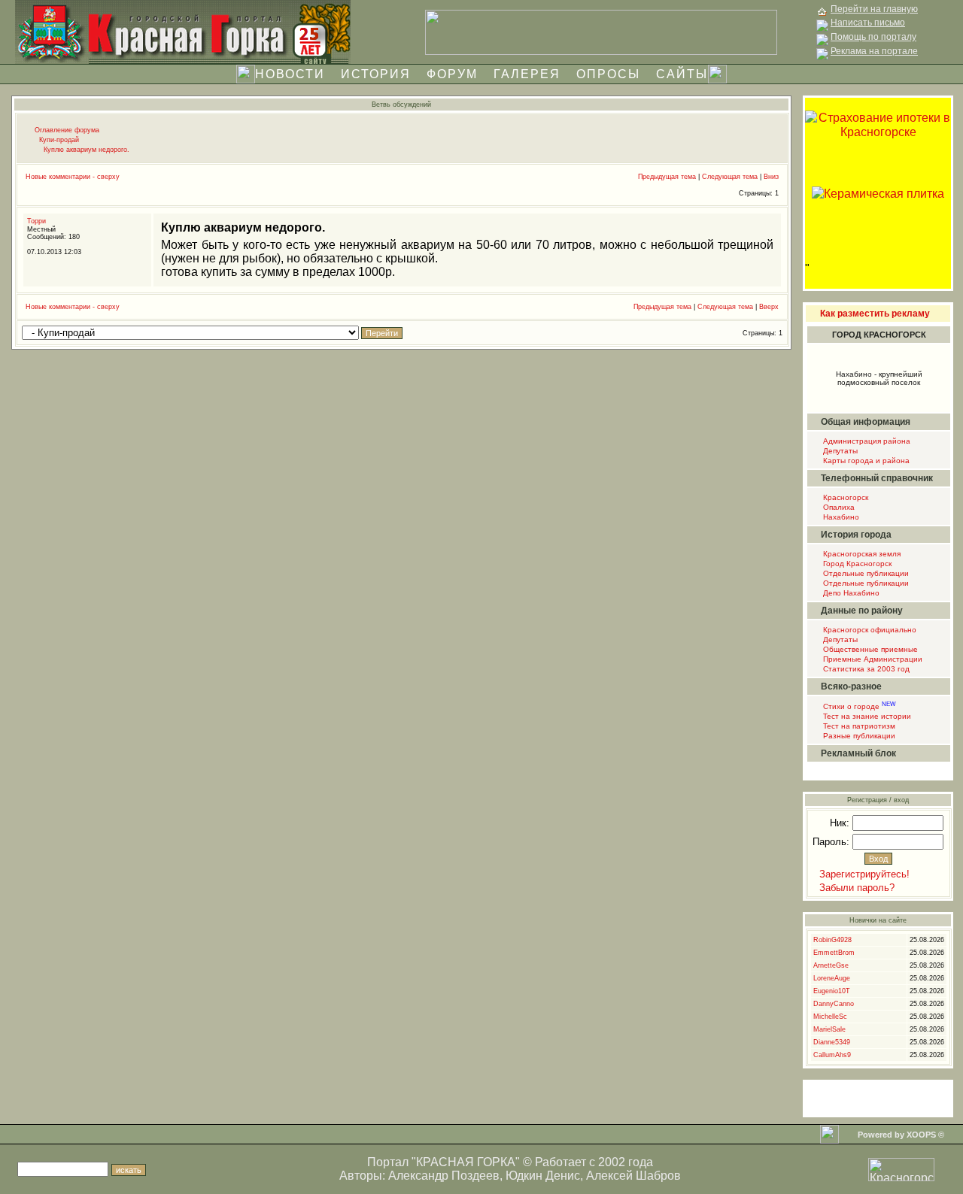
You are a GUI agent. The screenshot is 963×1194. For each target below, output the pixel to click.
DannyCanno (833, 1004)
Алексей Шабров (633, 1175)
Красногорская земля (861, 554)
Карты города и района (865, 460)
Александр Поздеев (444, 1175)
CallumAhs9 (832, 1055)
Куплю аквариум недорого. (86, 149)
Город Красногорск (856, 563)
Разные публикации (858, 736)
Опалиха (838, 507)
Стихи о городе (858, 706)
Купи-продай (59, 140)
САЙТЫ (682, 74)
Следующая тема (730, 176)
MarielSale (829, 1029)
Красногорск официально (868, 630)
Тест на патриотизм (858, 726)
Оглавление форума (67, 130)
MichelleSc (830, 1016)
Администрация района (865, 441)
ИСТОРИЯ (376, 74)
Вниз (771, 176)
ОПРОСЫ (608, 74)
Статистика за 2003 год (865, 669)
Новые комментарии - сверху (73, 176)
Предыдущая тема (667, 176)
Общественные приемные (869, 649)
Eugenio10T (831, 991)
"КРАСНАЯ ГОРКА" (466, 1162)
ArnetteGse (831, 965)
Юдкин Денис (543, 1175)
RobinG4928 (832, 940)
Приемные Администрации (871, 659)
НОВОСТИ (290, 74)
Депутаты (839, 451)
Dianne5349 (831, 1042)
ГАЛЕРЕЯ (527, 74)
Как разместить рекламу (875, 313)
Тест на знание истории (866, 716)
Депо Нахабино (850, 593)
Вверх (769, 307)
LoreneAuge (831, 978)
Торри (36, 221)
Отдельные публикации (865, 573)
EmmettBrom (834, 952)
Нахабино (840, 517)
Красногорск (844, 497)
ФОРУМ (452, 74)
